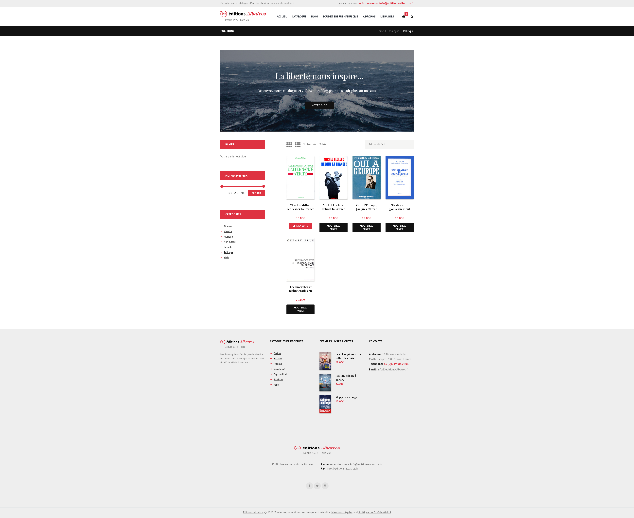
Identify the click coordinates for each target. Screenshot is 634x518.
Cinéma (228, 226)
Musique (228, 236)
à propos (369, 16)
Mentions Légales (341, 512)
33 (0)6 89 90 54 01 (396, 364)
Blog (314, 16)
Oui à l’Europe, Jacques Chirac (366, 207)
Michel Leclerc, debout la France (333, 207)
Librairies (387, 16)
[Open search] (411, 17)
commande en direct (282, 3)
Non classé (230, 241)
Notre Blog (319, 105)
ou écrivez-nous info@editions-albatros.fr (386, 3)
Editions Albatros (253, 512)
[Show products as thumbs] (289, 144)
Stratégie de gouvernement (399, 207)
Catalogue (299, 16)
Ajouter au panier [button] (333, 227)
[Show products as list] (297, 144)
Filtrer (256, 193)
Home (380, 31)
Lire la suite (300, 225)
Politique (228, 252)
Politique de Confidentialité (374, 512)
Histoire (228, 231)
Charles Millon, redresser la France (300, 207)
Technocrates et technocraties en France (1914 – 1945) (300, 291)
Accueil (282, 16)
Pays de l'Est (230, 247)
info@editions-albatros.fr (392, 369)
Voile (226, 257)
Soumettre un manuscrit (340, 16)
